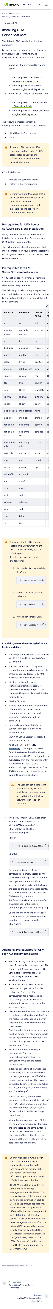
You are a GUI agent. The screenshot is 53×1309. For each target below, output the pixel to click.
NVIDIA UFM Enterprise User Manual (31, 4)
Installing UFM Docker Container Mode (28, 93)
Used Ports (16, 697)
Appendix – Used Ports (25, 212)
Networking (24, 4)
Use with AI (12, 23)
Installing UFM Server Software (16, 16)
